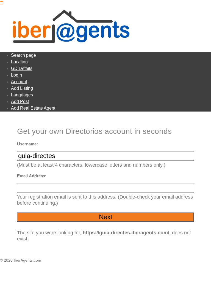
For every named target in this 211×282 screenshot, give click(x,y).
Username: (27, 144)
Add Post (20, 101)
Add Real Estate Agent (33, 108)
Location (19, 61)
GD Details (21, 68)
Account (19, 81)
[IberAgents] (68, 45)
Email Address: (31, 175)
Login (16, 75)
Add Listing (22, 88)
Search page (23, 55)
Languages (22, 95)
